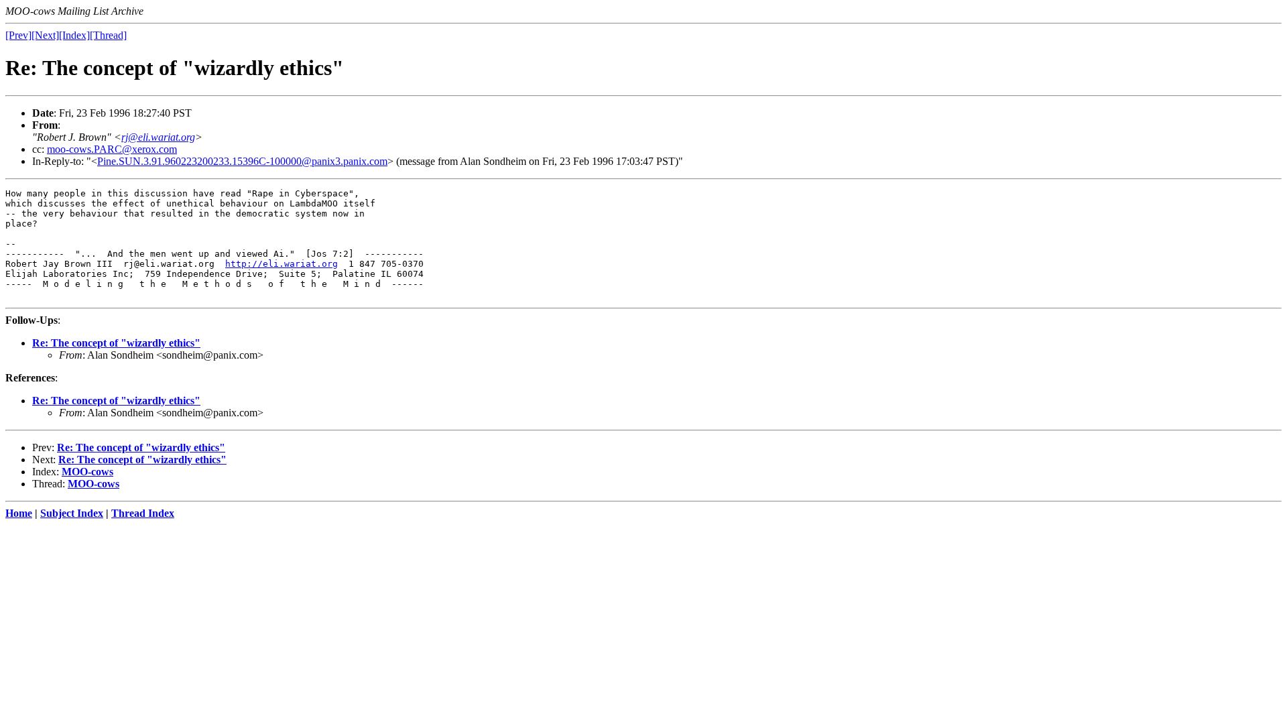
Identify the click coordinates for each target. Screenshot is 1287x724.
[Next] (45, 35)
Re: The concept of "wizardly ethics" (116, 343)
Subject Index (71, 513)
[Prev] (18, 35)
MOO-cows (87, 471)
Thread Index (142, 513)
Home (18, 513)
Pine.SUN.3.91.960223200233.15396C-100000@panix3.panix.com (242, 161)
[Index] (74, 35)
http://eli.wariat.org (281, 264)
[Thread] (108, 35)
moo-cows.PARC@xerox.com (112, 149)
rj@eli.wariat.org (158, 137)
